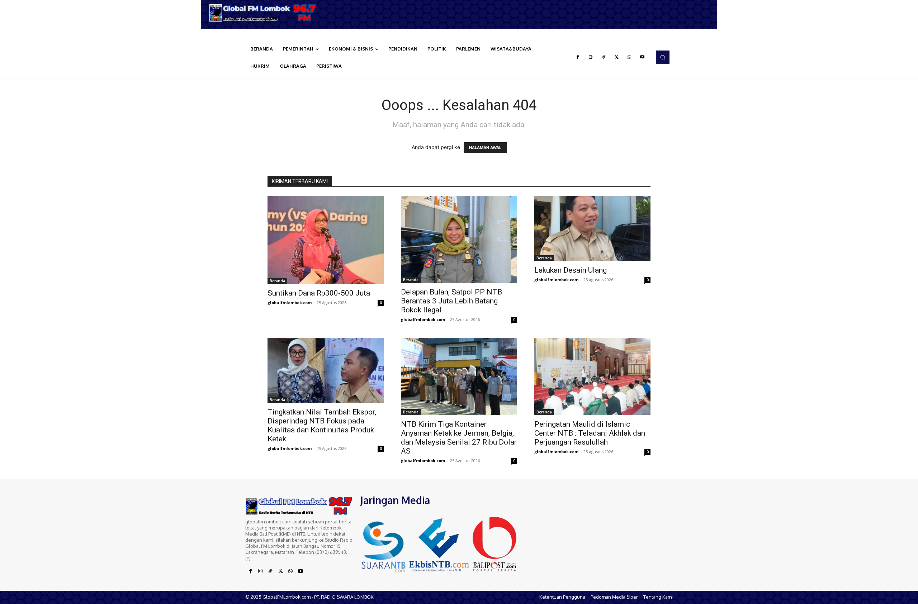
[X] (616, 57)
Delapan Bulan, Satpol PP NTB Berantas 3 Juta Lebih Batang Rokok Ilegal (451, 301)
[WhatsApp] (629, 57)
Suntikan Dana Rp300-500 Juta (319, 293)
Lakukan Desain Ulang (570, 270)
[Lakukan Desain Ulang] (592, 228)
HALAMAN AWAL (485, 147)
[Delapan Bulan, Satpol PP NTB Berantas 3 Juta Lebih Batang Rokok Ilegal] (459, 239)
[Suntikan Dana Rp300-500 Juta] (326, 240)
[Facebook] (577, 57)
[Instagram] (590, 57)
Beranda (277, 280)
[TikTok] (603, 57)
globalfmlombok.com (290, 302)
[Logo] (265, 13)
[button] (662, 57)
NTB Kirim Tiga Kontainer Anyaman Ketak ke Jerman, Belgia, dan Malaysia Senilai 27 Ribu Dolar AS (459, 437)
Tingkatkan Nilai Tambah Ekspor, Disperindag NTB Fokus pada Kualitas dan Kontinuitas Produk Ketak (322, 425)
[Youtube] (642, 57)
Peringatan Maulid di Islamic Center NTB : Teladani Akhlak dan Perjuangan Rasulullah (589, 433)
